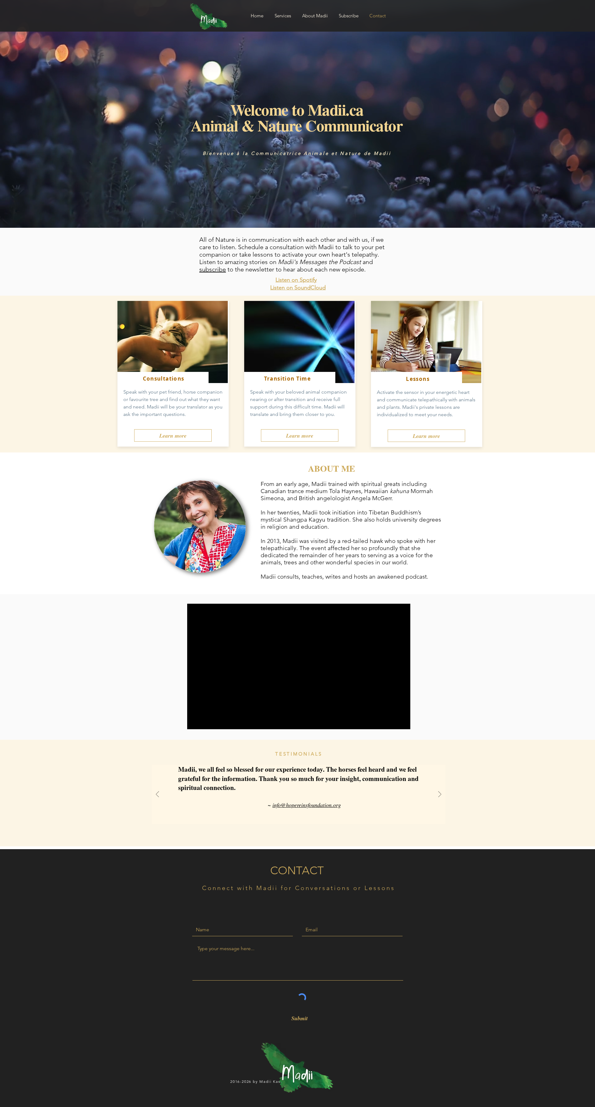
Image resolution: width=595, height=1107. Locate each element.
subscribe (212, 269)
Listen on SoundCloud (298, 287)
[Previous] (157, 794)
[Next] (439, 794)
